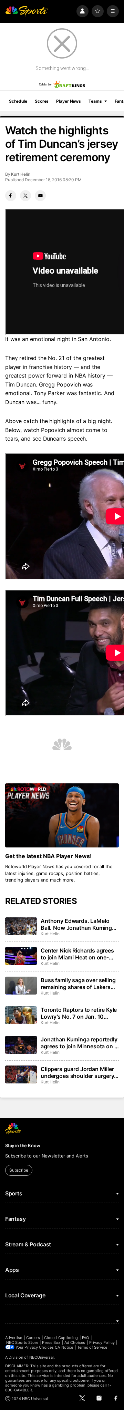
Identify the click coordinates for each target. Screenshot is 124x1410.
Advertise (13, 1337)
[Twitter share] (25, 195)
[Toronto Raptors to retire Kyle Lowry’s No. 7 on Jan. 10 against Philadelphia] (21, 1015)
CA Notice (64, 1347)
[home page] (27, 11)
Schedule (18, 101)
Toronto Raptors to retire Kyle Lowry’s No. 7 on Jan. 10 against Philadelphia (79, 1013)
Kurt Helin (20, 174)
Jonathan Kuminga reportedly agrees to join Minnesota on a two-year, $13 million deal (79, 1043)
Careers (33, 1337)
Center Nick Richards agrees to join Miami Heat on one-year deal (77, 954)
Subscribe (18, 1170)
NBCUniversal (41, 1357)
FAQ (85, 1337)
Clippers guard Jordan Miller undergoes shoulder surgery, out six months (78, 1072)
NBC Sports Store (22, 1342)
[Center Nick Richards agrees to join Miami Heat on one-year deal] (21, 956)
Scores (42, 101)
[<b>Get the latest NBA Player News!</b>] (62, 815)
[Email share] (40, 195)
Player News (68, 101)
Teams (95, 101)
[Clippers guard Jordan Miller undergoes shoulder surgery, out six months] (21, 1074)
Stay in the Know (22, 1145)
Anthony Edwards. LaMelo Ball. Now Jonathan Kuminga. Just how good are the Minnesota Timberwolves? (79, 924)
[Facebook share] (10, 195)
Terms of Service (92, 1347)
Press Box (51, 1342)
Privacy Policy (102, 1342)
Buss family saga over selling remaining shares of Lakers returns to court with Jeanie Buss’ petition (78, 983)
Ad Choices (74, 1342)
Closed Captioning (61, 1337)
